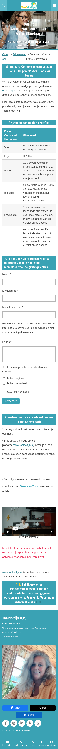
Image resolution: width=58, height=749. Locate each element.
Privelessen (19, 54)
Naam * (6, 274)
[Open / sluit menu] (54, 5)
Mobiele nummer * (12, 307)
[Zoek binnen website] (3, 5)
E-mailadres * (10, 290)
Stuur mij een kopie (18, 391)
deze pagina (9, 90)
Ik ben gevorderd (17, 383)
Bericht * (7, 341)
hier (38, 602)
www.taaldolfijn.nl (23, 445)
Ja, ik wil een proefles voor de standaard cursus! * (25, 369)
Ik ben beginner (16, 378)
